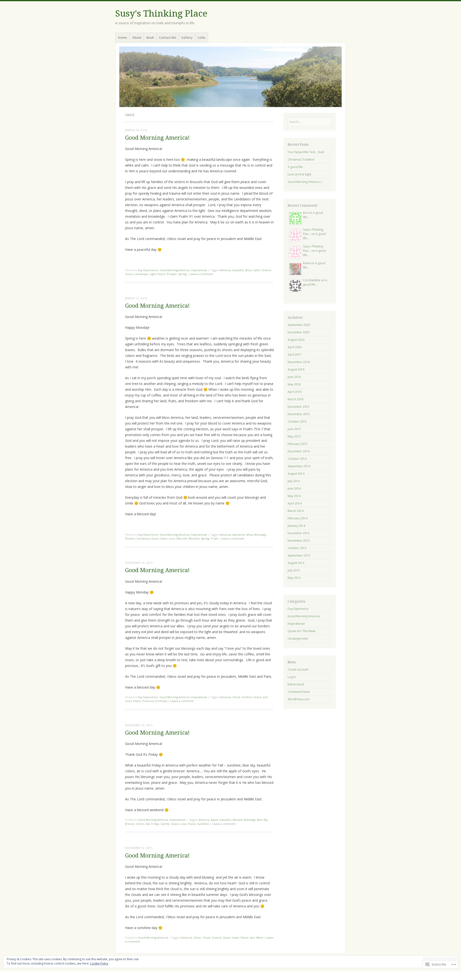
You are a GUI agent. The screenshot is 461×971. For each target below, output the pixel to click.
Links (201, 37)
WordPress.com (298, 699)
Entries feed (296, 684)
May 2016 (294, 384)
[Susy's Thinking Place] (230, 77)
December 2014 (298, 451)
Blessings (260, 534)
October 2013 (297, 548)
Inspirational (199, 270)
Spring (182, 274)
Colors (140, 824)
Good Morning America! (157, 138)
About (136, 37)
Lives (128, 701)
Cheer (197, 937)
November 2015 (299, 414)
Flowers (130, 538)
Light (153, 274)
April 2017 (295, 355)
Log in (292, 677)
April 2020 (295, 347)
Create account (298, 669)
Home (122, 37)
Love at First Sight (299, 174)
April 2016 (295, 392)
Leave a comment (201, 274)
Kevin (306, 263)
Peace (161, 274)
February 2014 (297, 518)
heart (163, 538)
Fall (148, 824)
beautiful (238, 270)
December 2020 (298, 332)
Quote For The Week (301, 631)
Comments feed (298, 692)
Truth (214, 538)
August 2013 (296, 563)
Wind (259, 937)
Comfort (246, 697)
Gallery (187, 37)
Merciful (181, 538)
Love (172, 538)
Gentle (165, 824)
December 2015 (298, 407)
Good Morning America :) (305, 182)
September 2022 (299, 325)
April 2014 (295, 503)
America (225, 270)
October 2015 (297, 422)
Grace (129, 274)
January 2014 (296, 526)
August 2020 (296, 340)
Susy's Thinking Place (161, 13)
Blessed (238, 819)
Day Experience (148, 270)
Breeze (129, 824)
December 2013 (298, 533)
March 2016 (295, 399)
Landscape (141, 274)
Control (266, 270)
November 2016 (299, 362)
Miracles (194, 538)
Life (265, 697)
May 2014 (294, 496)
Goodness (143, 538)
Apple (214, 819)
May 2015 (294, 436)
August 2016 (296, 369)
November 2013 (299, 541)
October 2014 (297, 459)
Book (150, 37)
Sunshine (203, 824)
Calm (256, 270)
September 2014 (299, 466)
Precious (148, 701)
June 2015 (294, 429)
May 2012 (294, 578)
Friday (155, 824)
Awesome (238, 534)
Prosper (172, 274)
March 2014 (295, 511)
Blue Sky (262, 819)
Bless (248, 270)
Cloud (236, 697)
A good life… (296, 167)
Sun (252, 937)
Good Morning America (174, 270)
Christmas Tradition (301, 159)
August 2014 (296, 474)
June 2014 (294, 488)
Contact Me (167, 37)
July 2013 (294, 570)
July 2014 (294, 481)
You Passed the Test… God (306, 152)
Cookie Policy (99, 963)
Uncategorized (298, 638)
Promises (161, 701)
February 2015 (297, 444)
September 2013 (299, 555)
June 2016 (294, 377)
